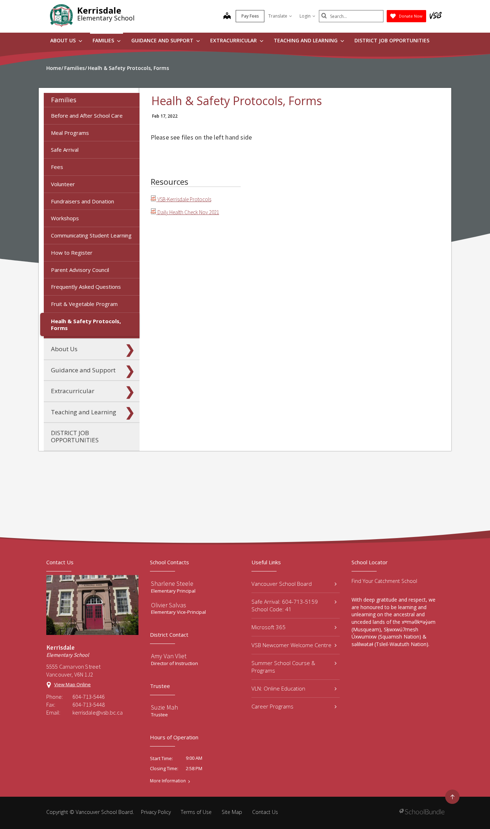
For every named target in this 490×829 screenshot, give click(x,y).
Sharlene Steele (172, 583)
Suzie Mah (164, 707)
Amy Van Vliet (169, 656)
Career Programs (272, 706)
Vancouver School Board (281, 583)
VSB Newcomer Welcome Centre (291, 645)
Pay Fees (250, 16)
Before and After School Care (87, 115)
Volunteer (63, 184)
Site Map (232, 812)
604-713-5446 (88, 696)
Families (104, 40)
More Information (168, 781)
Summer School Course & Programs (283, 666)
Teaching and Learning (306, 40)
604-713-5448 (88, 704)
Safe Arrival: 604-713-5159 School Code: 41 (284, 605)
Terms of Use (196, 812)
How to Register (72, 252)
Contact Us (265, 812)
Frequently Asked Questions (86, 286)
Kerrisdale (99, 10)
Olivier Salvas (168, 605)
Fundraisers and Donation (82, 201)
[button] (129, 99)
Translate (277, 16)
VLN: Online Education (278, 688)
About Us (63, 40)
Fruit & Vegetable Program (84, 303)
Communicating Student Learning (91, 235)
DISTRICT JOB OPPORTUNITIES (391, 40)
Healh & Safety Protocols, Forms (86, 324)
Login (305, 16)
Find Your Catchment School (384, 581)
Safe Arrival (65, 149)
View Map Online (72, 684)
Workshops (65, 218)
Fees (57, 166)
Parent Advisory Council (80, 269)
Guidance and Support (163, 40)
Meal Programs (70, 132)
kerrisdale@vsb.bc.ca (97, 712)
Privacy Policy (156, 812)
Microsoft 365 (268, 627)
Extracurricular (234, 40)
